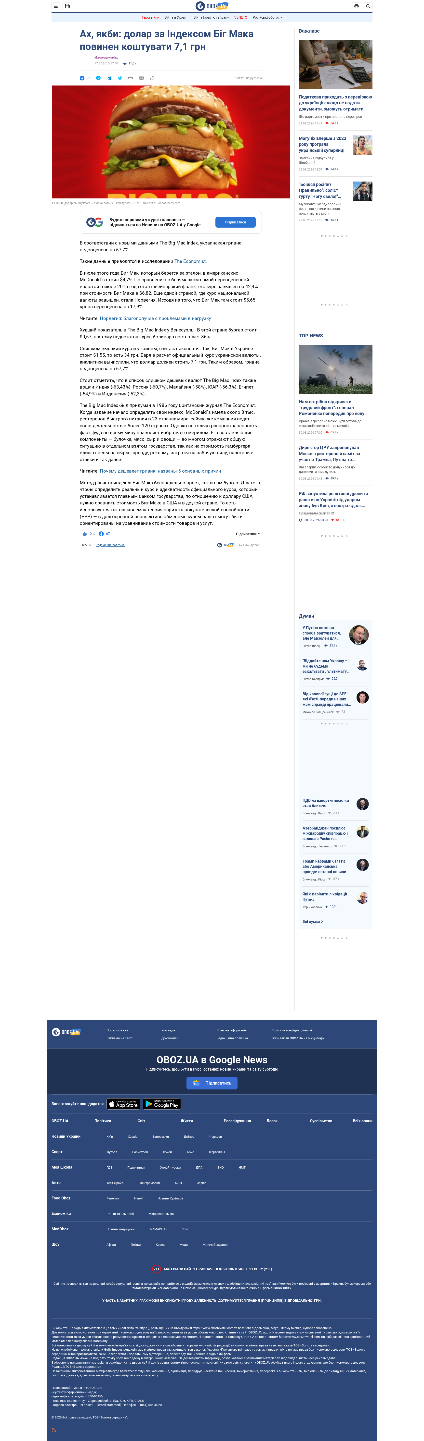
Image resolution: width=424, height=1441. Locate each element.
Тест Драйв (114, 1183)
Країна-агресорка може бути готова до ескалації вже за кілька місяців (330, 423)
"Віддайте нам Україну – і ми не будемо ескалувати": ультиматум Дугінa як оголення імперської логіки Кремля (326, 666)
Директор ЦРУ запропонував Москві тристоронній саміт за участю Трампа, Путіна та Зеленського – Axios (329, 454)
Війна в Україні (176, 17)
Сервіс (201, 1183)
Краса (160, 1244)
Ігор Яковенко (312, 907)
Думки (306, 616)
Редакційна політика (110, 545)
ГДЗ (109, 1167)
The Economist (190, 261)
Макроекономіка (161, 1214)
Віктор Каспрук (313, 679)
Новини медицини (120, 1229)
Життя (187, 1121)
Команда (168, 1030)
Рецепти (112, 1198)
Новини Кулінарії (170, 1198)
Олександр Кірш (314, 813)
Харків (132, 1136)
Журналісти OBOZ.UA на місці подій (298, 1038)
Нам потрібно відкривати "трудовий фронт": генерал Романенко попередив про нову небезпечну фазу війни (331, 408)
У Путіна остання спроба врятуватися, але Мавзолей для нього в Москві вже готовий (322, 633)
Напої (138, 1198)
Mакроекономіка (106, 57)
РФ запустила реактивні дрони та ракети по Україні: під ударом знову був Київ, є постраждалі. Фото (333, 500)
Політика (102, 1121)
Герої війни (150, 17)
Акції (178, 1183)
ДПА (199, 1167)
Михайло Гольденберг (318, 712)
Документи (169, 1038)
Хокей (167, 1152)
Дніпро (189, 1136)
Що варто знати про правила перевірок (330, 117)
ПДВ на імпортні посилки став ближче (326, 803)
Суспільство (321, 1121)
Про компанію (117, 1030)
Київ (109, 1136)
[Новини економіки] (225, 546)
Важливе (309, 31)
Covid (185, 1229)
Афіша (111, 1244)
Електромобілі (149, 1183)
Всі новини (362, 1121)
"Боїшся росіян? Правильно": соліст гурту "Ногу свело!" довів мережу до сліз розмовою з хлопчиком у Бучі (323, 190)
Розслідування (237, 1121)
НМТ (242, 1167)
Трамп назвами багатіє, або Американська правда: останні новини (324, 866)
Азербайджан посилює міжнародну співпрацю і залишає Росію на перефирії (325, 834)
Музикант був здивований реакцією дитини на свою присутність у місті (320, 208)
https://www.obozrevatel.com (213, 1328)
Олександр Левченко (317, 846)
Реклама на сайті (119, 1038)
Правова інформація (231, 1030)
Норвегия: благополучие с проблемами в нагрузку (155, 318)
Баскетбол (140, 1152)
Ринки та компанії (120, 1214)
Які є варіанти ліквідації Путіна (325, 897)
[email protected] (108, 1405)
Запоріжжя (160, 1136)
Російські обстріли (267, 17)
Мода (184, 1244)
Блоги (272, 1121)
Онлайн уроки (170, 1167)
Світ (141, 1121)
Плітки (136, 1244)
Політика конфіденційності (291, 1030)
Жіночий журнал (215, 1244)
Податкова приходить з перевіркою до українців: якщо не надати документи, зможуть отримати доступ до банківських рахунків (335, 103)
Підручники (136, 1167)
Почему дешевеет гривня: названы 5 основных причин (160, 471)
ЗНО (220, 1167)
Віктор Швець (312, 646)
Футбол (111, 1152)
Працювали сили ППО (316, 513)
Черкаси (215, 1136)
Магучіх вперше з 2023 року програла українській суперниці (322, 144)
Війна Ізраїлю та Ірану (211, 17)
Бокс (190, 1152)
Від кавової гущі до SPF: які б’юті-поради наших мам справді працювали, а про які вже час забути (326, 699)
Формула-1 (217, 1152)
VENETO (240, 17)
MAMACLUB (158, 1229)
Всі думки (311, 921)
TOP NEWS (311, 336)
